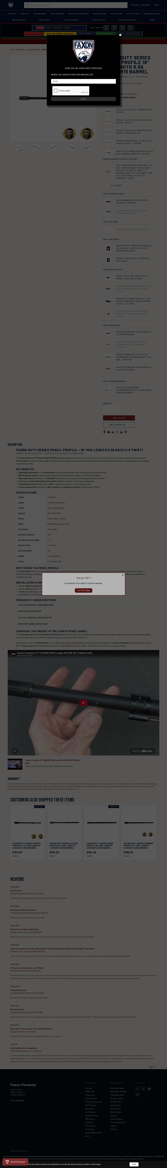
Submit (83, 99)
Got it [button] (134, 1164)
